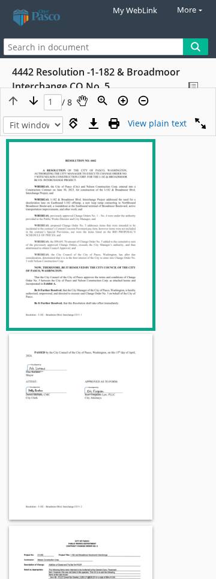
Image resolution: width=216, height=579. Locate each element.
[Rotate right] (73, 123)
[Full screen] (200, 123)
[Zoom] (102, 101)
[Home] (51, 17)
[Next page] (33, 101)
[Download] (93, 123)
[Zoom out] (143, 101)
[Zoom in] (123, 101)
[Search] (195, 46)
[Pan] (82, 101)
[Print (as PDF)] (114, 123)
